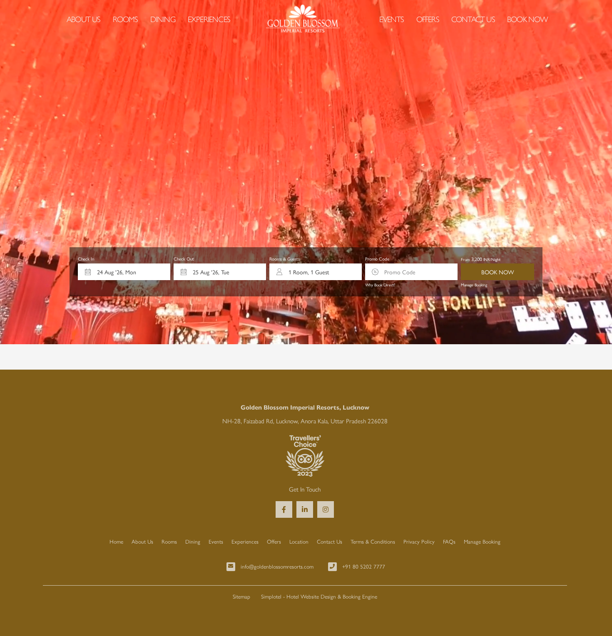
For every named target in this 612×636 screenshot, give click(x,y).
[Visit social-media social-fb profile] (284, 509)
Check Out (184, 259)
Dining (162, 19)
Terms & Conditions (373, 541)
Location (298, 541)
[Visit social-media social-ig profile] (325, 509)
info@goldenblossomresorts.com (277, 566)
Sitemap (241, 596)
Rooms (125, 19)
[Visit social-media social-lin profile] (304, 509)
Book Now (527, 19)
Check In (86, 259)
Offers (427, 19)
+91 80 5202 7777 (363, 566)
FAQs (449, 541)
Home (116, 541)
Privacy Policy (419, 541)
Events (391, 19)
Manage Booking (474, 285)
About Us (83, 19)
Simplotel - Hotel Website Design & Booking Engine (319, 596)
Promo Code (377, 259)
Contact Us (473, 19)
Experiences (209, 19)
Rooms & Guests (284, 259)
